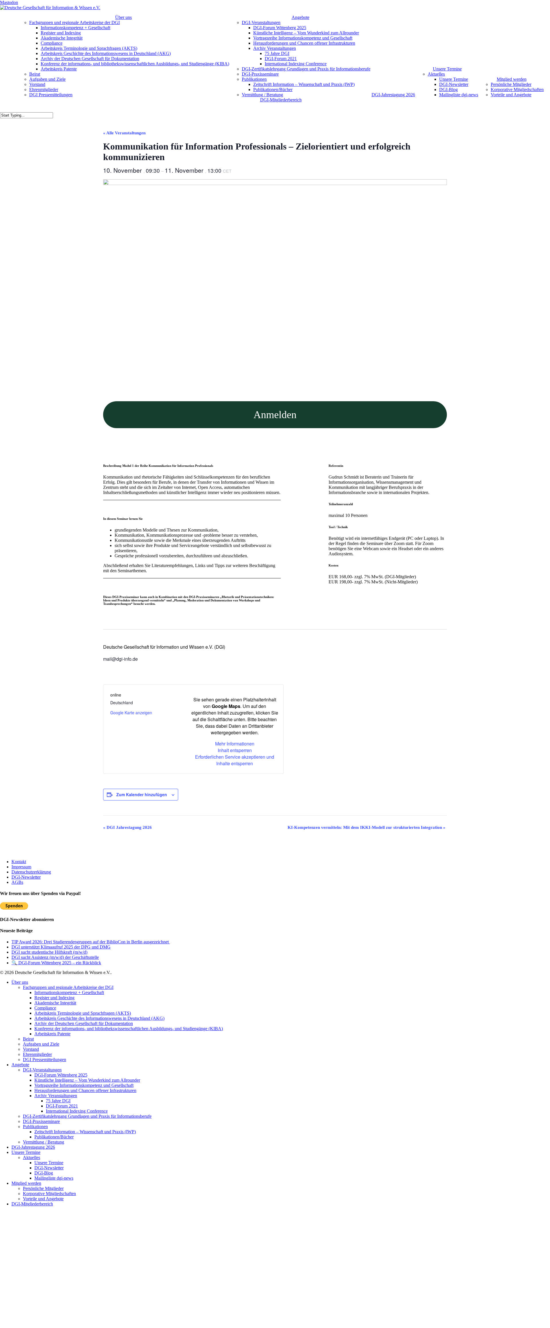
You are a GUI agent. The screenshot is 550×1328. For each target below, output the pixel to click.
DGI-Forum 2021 (62, 1105)
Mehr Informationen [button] (234, 743)
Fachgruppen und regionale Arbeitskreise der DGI (68, 987)
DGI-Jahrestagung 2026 (33, 1147)
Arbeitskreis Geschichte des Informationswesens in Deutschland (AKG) (99, 1018)
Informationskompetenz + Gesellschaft (69, 992)
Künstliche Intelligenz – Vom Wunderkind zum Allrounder (87, 1080)
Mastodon (9, 2)
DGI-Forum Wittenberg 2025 (60, 1075)
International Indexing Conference (77, 1111)
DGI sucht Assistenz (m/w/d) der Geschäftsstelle (55, 957)
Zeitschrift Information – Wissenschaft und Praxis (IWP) (85, 1131)
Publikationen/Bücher (54, 1136)
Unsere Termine (25, 1152)
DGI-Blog (43, 1172)
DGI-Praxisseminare (41, 1121)
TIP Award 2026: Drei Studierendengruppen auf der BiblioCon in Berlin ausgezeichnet (90, 941)
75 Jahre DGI (58, 1100)
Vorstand (31, 1049)
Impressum (21, 866)
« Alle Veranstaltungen (124, 133)
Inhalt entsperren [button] (235, 750)
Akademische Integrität (55, 1002)
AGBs (17, 882)
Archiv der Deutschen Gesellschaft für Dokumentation (83, 1023)
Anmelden (275, 414)
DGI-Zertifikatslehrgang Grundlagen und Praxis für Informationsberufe (87, 1116)
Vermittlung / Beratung (43, 1142)
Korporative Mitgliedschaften (49, 1193)
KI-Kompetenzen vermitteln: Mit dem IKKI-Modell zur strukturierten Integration (366, 827)
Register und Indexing (54, 997)
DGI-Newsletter (26, 877)
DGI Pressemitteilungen (44, 1059)
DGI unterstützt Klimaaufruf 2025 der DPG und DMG (61, 947)
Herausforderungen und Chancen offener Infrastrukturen (85, 1090)
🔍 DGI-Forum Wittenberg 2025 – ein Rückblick (56, 962)
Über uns (19, 982)
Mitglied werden (26, 1183)
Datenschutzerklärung (31, 871)
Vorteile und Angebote (43, 1198)
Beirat (28, 1038)
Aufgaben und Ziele (41, 1044)
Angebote (20, 1064)
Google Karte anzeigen (131, 712)
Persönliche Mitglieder (43, 1188)
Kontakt (18, 861)
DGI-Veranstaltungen (42, 1069)
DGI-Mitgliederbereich (32, 1203)
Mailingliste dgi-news (53, 1178)
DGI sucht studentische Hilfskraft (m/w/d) (49, 952)
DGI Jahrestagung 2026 (127, 827)
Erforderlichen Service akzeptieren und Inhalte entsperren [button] (234, 760)
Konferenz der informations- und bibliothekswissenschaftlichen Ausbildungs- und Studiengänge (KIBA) (128, 1028)
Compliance (45, 1008)
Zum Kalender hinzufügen (141, 794)
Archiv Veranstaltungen (55, 1095)
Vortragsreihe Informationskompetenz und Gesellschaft (83, 1085)
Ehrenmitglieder (37, 1054)
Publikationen (35, 1126)
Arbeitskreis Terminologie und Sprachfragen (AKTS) (82, 1013)
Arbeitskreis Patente (52, 1033)
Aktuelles (31, 1157)
